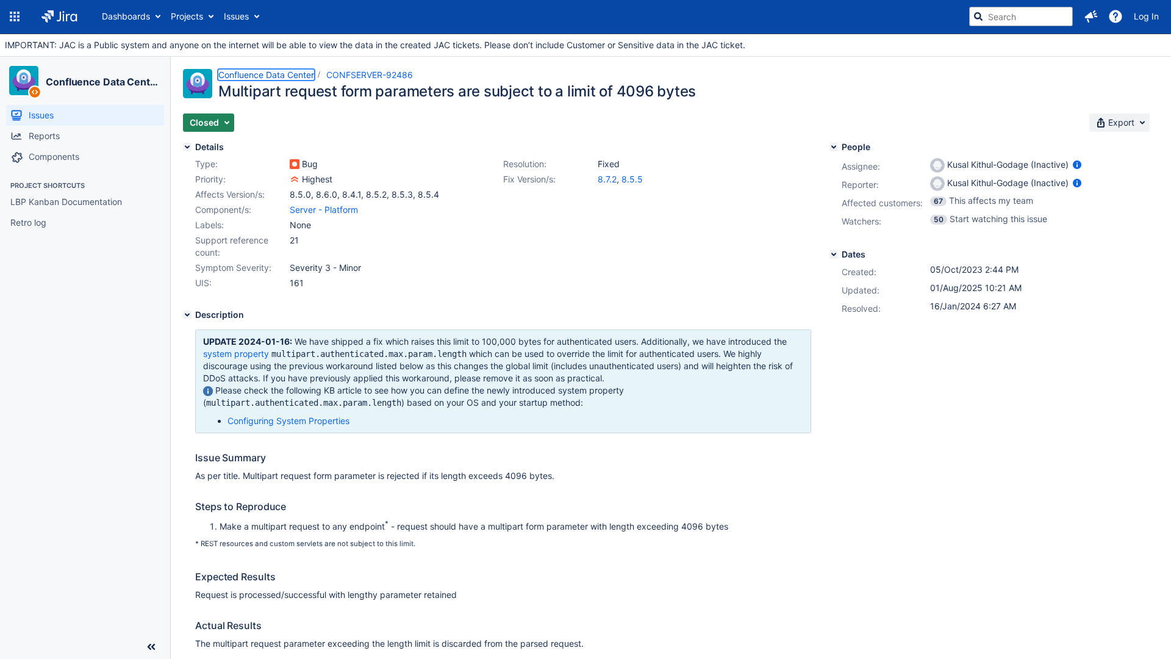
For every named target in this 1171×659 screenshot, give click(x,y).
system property (236, 353)
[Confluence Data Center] (23, 80)
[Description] (187, 315)
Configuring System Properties (288, 421)
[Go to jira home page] (59, 16)
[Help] (1115, 16)
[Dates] (833, 254)
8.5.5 (632, 179)
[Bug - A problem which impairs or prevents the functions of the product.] (294, 164)
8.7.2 (607, 179)
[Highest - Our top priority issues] (294, 179)
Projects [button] (187, 16)
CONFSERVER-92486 (369, 75)
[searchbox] (1021, 16)
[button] (14, 16)
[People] (833, 147)
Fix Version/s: (529, 179)
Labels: (209, 225)
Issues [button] (236, 16)
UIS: (203, 283)
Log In (1146, 16)
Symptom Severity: (233, 267)
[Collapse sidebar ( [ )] (151, 647)
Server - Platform (324, 209)
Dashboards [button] (126, 16)
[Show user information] (1077, 164)
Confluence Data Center (103, 82)
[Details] (187, 147)
